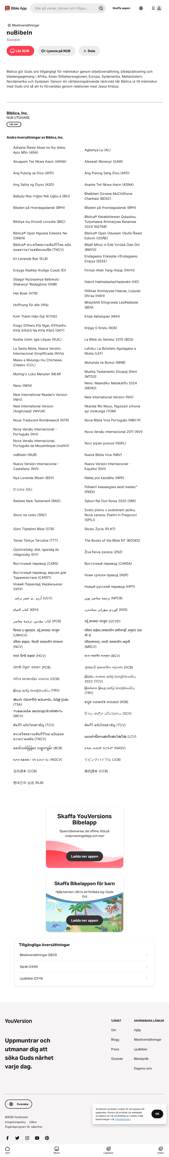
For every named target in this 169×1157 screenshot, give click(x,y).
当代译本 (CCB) (25, 771)
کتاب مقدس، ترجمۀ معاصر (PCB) (37, 621)
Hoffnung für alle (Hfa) (31, 305)
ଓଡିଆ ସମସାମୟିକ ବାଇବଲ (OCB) (36, 679)
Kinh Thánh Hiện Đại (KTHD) (35, 316)
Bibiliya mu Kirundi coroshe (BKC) (39, 222)
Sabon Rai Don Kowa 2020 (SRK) (110, 501)
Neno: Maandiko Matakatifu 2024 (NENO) (110, 385)
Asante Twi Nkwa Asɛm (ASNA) (109, 184)
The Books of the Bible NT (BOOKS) (112, 540)
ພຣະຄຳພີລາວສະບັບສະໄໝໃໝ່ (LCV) (110, 736)
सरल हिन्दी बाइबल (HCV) (29, 656)
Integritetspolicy (15, 1122)
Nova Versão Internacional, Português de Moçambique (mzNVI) (41, 443)
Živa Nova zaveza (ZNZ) (103, 552)
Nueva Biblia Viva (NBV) (103, 455)
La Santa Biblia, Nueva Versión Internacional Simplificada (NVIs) (38, 350)
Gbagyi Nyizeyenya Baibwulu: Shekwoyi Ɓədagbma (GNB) (36, 281)
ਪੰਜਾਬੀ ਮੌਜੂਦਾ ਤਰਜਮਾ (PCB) (32, 667)
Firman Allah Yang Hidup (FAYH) (109, 270)
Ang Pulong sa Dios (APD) (33, 173)
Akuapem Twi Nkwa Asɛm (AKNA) (39, 161)
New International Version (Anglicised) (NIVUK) (33, 408)
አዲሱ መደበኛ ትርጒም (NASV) (105, 748)
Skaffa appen (121, 8)
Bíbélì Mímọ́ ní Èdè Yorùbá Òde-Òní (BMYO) (112, 247)
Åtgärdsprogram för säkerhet (23, 1126)
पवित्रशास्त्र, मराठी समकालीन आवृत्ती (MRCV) (107, 644)
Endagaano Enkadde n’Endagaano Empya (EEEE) (111, 258)
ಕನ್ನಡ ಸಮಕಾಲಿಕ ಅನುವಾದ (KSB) (106, 702)
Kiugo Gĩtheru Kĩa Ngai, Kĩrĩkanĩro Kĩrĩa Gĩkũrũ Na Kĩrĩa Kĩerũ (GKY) (39, 327)
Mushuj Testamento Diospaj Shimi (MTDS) (110, 374)
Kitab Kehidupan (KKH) (102, 316)
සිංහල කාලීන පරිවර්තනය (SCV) (108, 713)
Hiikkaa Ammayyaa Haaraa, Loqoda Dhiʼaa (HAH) (112, 293)
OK (157, 1113)
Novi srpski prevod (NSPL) (105, 443)
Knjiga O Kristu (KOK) (100, 328)
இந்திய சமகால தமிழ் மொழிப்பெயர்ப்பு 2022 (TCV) (110, 678)
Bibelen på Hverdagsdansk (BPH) (39, 208)
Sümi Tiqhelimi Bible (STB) (33, 529)
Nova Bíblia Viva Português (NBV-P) (112, 420)
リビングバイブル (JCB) (102, 759)
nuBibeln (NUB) (25, 455)
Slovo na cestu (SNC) (30, 515)
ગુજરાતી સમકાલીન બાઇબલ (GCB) (108, 667)
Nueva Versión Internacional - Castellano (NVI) (36, 466)
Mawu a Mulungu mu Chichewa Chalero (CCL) (37, 362)
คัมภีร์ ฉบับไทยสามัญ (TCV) (33, 725)
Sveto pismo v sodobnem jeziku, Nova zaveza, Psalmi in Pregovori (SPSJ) (110, 515)
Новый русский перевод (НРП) (109, 586)
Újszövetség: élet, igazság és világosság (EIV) (36, 551)
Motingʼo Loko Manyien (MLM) (37, 374)
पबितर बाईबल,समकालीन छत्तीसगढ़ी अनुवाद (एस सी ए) (113, 632)
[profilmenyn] (156, 8)
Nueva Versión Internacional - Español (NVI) (107, 466)
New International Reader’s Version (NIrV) (40, 397)
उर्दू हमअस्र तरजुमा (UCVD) (102, 621)
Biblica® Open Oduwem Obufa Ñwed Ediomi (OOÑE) (113, 235)
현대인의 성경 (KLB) (28, 783)
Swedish (13, 39)
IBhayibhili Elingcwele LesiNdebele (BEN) (111, 304)
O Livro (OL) (22, 489)
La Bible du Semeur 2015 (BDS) (108, 339)
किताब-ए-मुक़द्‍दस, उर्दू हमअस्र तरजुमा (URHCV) (36, 632)
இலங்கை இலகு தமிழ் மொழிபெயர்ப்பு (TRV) (109, 690)
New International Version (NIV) (109, 397)
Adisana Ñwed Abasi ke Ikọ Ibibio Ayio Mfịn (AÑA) (39, 149)
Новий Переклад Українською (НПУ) (37, 586)
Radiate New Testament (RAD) (37, 501)
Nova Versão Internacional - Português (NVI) (35, 431)
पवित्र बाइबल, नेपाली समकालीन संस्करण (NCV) (38, 644)
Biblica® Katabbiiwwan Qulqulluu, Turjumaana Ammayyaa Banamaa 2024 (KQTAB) (110, 222)
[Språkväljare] (141, 8)
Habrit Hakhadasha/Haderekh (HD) (111, 282)
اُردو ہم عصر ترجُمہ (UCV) (32, 598)
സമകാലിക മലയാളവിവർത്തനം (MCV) (38, 713)
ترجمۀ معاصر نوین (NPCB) (103, 598)
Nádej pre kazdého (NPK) (104, 478)
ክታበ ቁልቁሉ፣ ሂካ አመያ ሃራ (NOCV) (37, 759)
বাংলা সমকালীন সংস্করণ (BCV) (102, 656)
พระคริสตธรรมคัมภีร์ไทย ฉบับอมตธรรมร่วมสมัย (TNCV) (38, 736)
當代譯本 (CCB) (96, 771)
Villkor (33, 1122)
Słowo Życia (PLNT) (100, 529)
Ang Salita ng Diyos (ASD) (33, 184)
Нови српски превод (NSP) (106, 575)
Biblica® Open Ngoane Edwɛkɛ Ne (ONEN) (40, 235)
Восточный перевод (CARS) (35, 563)
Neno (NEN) (22, 385)
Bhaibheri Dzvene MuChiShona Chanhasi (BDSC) (108, 196)
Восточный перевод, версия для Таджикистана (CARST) (39, 575)
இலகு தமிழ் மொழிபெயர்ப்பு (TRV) (36, 690)
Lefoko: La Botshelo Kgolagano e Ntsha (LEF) (110, 350)
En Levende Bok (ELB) (30, 259)
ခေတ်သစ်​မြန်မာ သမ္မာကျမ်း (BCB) (37, 748)
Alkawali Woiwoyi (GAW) (103, 161)
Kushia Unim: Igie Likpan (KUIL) (37, 339)
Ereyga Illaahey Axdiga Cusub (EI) (39, 270)
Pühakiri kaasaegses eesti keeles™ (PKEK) (110, 489)
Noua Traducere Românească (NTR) (41, 420)
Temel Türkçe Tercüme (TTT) (35, 540)
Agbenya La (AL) (97, 150)
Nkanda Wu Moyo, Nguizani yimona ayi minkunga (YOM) (112, 408)
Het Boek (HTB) (25, 293)
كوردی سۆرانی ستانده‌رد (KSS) (106, 610)
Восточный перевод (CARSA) (108, 563)
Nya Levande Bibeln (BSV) (33, 478)
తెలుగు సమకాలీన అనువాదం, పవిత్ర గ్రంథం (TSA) (41, 701)
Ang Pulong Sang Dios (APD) (107, 173)
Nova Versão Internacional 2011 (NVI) (113, 432)
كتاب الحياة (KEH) (26, 610)
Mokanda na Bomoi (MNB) (105, 362)
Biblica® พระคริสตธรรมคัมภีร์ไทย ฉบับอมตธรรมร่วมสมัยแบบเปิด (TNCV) (42, 247)
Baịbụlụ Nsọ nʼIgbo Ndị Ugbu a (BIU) (41, 196)
